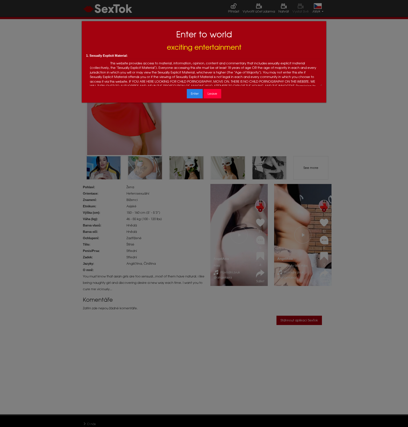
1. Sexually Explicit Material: (107, 55)
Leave (212, 93)
